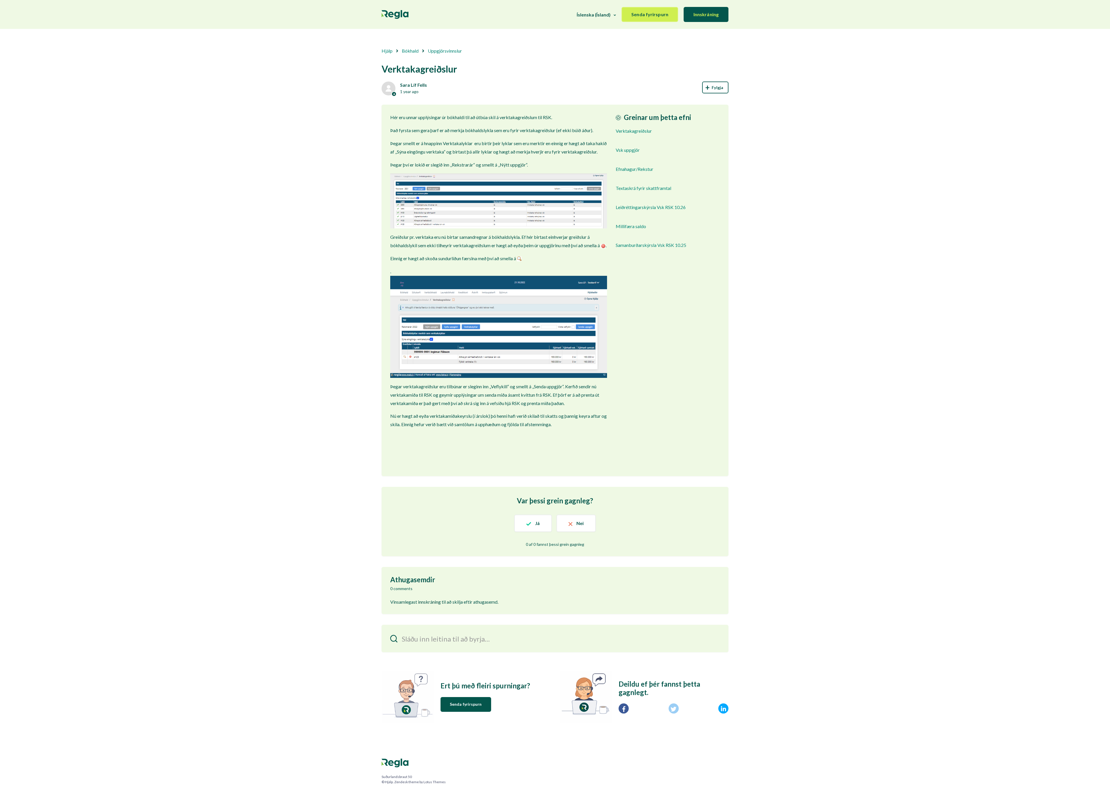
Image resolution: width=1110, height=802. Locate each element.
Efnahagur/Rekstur (634, 169)
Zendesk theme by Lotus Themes (420, 782)
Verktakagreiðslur (634, 131)
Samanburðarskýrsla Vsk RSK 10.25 (651, 245)
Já (537, 523)
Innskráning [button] (706, 14)
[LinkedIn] (723, 708)
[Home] (395, 14)
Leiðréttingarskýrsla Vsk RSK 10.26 (651, 207)
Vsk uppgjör (628, 150)
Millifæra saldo (631, 226)
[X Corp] (674, 708)
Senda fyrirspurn (649, 14)
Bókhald (410, 50)
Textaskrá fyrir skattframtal (643, 188)
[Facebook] (624, 708)
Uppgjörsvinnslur (445, 50)
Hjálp (387, 50)
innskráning (429, 602)
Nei (580, 523)
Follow (715, 87)
